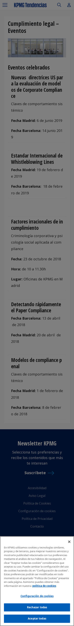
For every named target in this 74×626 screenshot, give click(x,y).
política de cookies (44, 586)
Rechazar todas (37, 607)
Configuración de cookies (37, 596)
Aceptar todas (37, 618)
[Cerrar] (69, 541)
